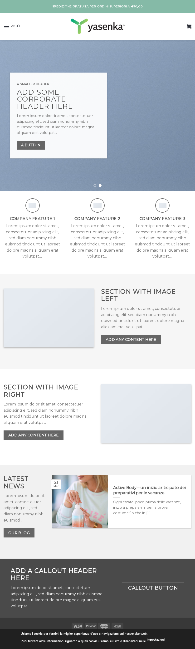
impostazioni (156, 640)
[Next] (185, 115)
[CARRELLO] (189, 26)
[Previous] (10, 115)
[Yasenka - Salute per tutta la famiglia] (97, 26)
